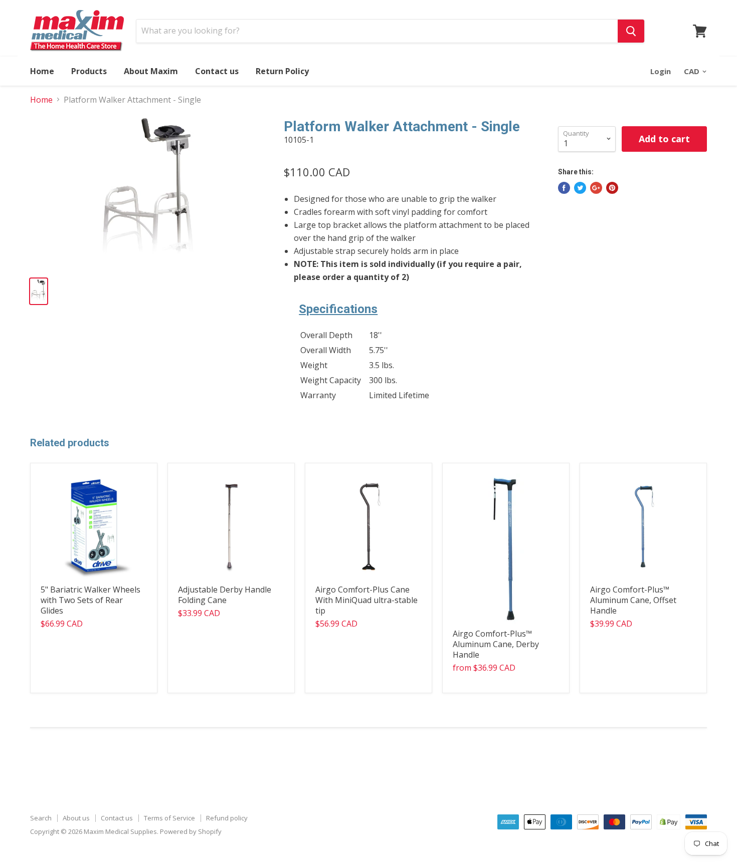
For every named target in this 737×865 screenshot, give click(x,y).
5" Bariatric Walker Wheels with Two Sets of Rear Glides (90, 600)
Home (42, 71)
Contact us (217, 71)
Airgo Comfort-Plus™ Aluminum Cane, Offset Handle (633, 600)
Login (660, 71)
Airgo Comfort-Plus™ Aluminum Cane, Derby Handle (496, 644)
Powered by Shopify (191, 831)
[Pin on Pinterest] (612, 188)
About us (76, 817)
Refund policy (227, 817)
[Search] (631, 31)
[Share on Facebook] (564, 188)
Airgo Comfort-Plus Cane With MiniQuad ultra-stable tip (366, 600)
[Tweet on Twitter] (580, 188)
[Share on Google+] (596, 188)
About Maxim (151, 71)
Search (41, 817)
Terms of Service (169, 817)
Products (89, 71)
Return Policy (282, 71)
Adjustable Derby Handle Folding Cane (224, 595)
